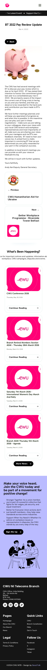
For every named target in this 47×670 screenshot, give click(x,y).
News (5, 630)
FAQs (29, 627)
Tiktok (29, 652)
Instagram (31, 649)
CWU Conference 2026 (18, 293)
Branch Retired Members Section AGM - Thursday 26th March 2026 (23, 344)
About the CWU (9, 624)
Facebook (31, 643)
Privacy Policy (8, 646)
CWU (29, 621)
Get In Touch (32, 630)
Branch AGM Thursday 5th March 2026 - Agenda (23, 442)
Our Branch (7, 627)
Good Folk (36, 665)
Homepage (7, 621)
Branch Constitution (34, 624)
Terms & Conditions (10, 643)
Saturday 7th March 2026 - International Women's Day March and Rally (23, 394)
